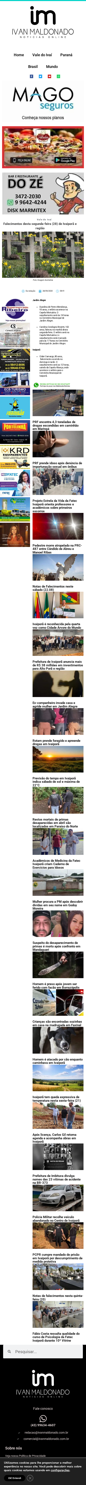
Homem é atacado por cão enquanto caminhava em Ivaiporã (58, 1061)
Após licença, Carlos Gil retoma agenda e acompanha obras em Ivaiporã (54, 1138)
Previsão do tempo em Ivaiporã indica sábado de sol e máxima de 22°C (56, 781)
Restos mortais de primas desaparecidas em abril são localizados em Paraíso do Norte (55, 823)
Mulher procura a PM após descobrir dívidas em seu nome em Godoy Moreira (58, 905)
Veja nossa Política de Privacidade (25, 1455)
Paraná (66, 55)
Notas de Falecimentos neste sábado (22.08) (53, 588)
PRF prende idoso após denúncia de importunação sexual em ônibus (57, 465)
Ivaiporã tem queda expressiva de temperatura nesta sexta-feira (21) (57, 1099)
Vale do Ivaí (42, 55)
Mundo (52, 66)
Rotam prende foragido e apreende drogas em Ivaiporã (56, 742)
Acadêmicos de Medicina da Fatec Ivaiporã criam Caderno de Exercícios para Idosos (56, 864)
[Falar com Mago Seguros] (43, 101)
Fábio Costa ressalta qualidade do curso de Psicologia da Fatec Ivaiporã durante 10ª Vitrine (56, 1337)
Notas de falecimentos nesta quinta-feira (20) (58, 1297)
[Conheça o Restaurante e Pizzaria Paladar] (43, 147)
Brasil (33, 66)
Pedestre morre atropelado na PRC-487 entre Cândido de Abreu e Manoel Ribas (57, 549)
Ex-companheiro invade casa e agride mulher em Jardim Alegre (55, 704)
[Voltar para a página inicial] (43, 22)
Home (19, 55)
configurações (60, 1470)
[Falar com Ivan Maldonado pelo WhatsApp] (43, 1419)
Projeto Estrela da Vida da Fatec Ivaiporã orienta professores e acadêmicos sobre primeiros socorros (55, 506)
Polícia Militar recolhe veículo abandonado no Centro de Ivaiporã (56, 1218)
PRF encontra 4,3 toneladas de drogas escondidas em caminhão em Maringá (55, 425)
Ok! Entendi (14, 1478)
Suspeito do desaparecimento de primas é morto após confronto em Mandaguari (56, 946)
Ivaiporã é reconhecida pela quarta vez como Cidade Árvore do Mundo (57, 626)
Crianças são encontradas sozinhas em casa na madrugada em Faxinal (57, 1023)
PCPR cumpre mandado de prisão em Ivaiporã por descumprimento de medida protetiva (57, 1258)
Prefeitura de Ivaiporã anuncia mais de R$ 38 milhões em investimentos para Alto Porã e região (58, 665)
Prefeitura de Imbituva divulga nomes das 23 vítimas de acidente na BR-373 (57, 1179)
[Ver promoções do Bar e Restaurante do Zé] (43, 193)
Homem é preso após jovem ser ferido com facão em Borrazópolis (56, 985)
